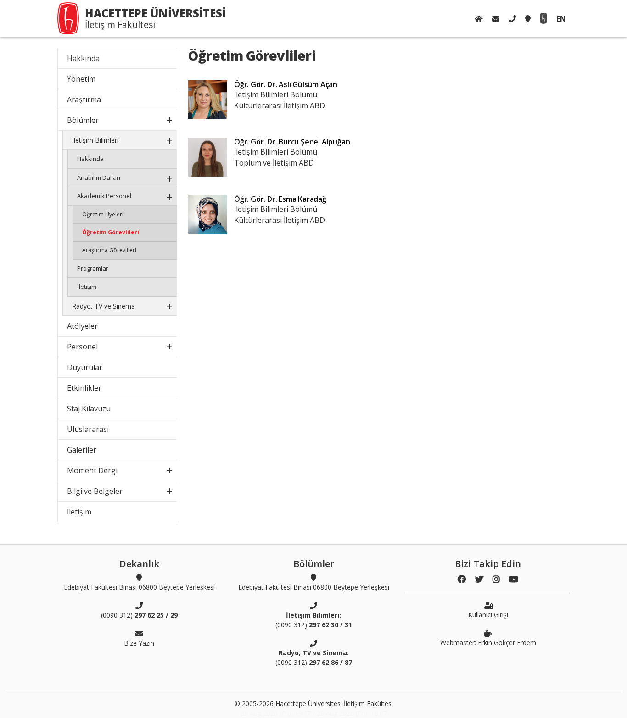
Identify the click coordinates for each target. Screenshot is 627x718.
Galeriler (81, 450)
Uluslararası (88, 429)
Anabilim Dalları (98, 177)
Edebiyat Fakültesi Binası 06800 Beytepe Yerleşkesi (139, 587)
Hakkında (83, 58)
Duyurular (84, 367)
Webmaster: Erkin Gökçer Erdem (488, 642)
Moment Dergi (92, 470)
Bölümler (83, 120)
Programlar (92, 268)
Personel (82, 347)
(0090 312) (139, 615)
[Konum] (527, 18)
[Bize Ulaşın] (495, 18)
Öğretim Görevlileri (110, 232)
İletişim (86, 286)
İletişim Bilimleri (95, 140)
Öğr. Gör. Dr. (285, 84)
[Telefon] (512, 18)
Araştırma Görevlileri (109, 250)
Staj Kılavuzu (89, 408)
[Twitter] (479, 579)
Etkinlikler (84, 388)
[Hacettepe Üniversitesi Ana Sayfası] (543, 18)
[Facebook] (462, 579)
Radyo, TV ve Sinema (103, 306)
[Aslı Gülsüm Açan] (207, 99)
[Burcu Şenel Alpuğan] (207, 157)
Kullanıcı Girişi (488, 614)
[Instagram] (496, 579)
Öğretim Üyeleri (102, 214)
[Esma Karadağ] (207, 214)
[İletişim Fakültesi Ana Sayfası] (479, 18)
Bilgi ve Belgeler (95, 491)
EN (561, 19)
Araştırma (84, 99)
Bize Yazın (139, 643)
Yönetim (81, 79)
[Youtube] (513, 579)
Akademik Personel (104, 196)
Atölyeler (82, 326)
